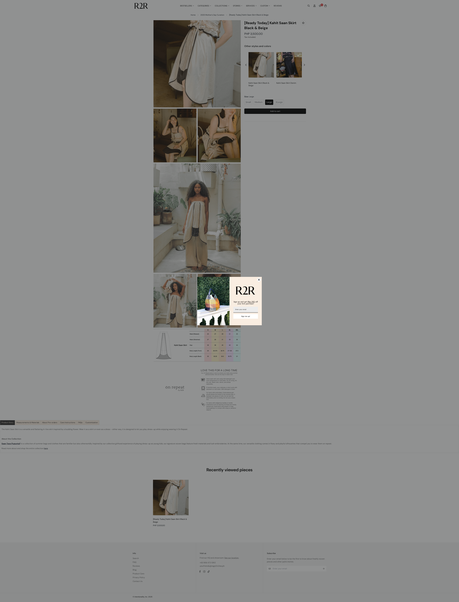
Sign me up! (245, 316)
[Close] (259, 280)
